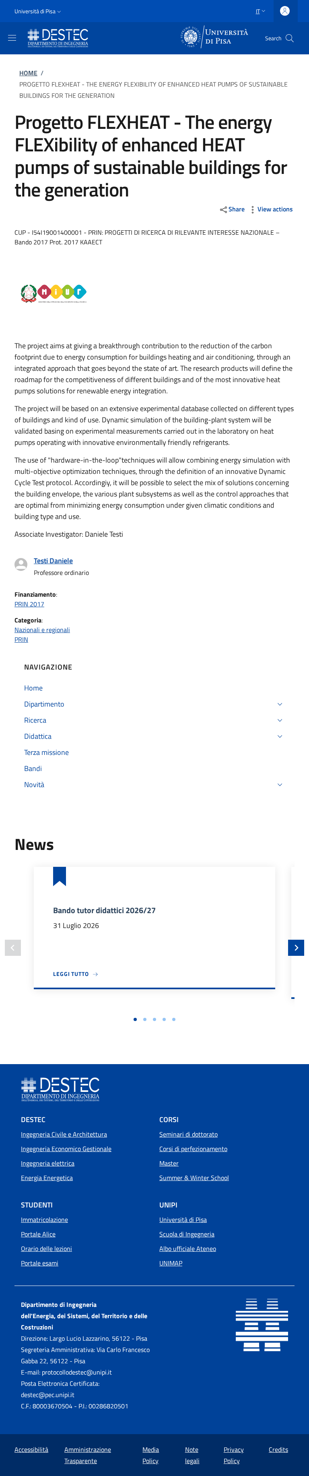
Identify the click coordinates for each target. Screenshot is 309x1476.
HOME (28, 73)
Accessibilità (31, 1449)
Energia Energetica (47, 1177)
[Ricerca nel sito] (290, 38)
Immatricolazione (44, 1219)
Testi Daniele (53, 560)
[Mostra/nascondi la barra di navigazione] (12, 38)
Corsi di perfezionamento (193, 1149)
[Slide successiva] (296, 948)
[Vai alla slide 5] (173, 1019)
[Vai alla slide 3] (154, 1019)
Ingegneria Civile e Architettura (64, 1134)
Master (169, 1163)
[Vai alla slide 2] (144, 1019)
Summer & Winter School (194, 1177)
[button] (38, 11)
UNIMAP (170, 1263)
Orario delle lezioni (46, 1248)
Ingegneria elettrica (47, 1163)
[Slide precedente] (13, 948)
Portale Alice (38, 1234)
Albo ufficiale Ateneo (187, 1248)
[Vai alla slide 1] (135, 1019)
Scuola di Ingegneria (186, 1234)
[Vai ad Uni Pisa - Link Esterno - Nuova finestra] (215, 37)
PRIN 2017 (29, 604)
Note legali (192, 1455)
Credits (278, 1449)
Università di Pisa (183, 1219)
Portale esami (39, 1263)
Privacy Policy (234, 1455)
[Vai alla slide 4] (164, 1019)
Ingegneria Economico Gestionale (66, 1149)
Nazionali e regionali (42, 630)
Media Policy (150, 1455)
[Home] (59, 38)
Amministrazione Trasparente (87, 1455)
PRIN (21, 639)
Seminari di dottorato (188, 1134)
